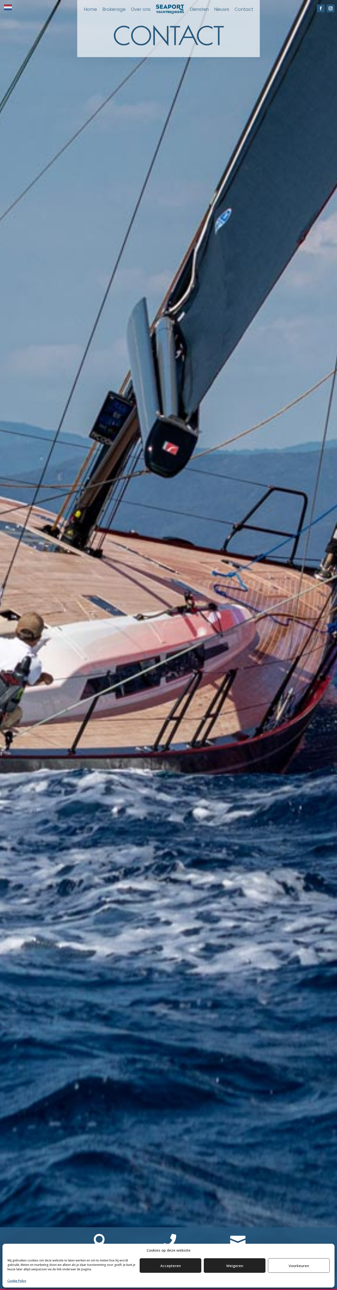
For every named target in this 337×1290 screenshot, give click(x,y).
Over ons (140, 9)
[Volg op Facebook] (321, 8)
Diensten (199, 9)
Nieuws (221, 9)
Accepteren (170, 1265)
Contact (244, 9)
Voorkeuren (299, 1265)
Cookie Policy (16, 1281)
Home (90, 9)
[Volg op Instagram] (331, 8)
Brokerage (114, 9)
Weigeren (234, 1265)
